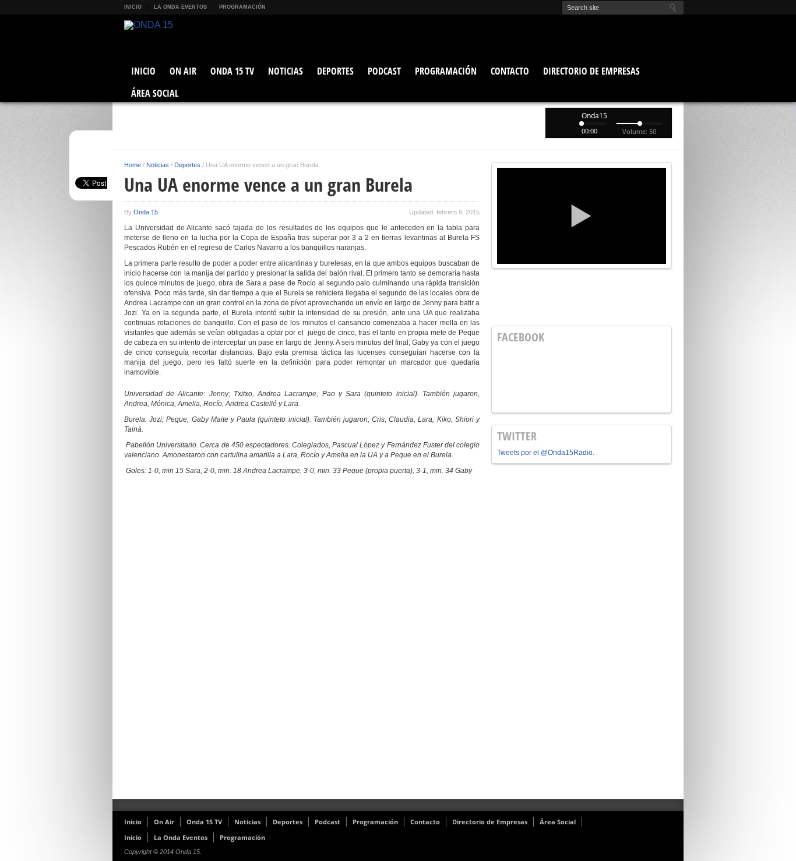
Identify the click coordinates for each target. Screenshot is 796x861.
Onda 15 (145, 212)
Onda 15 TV (232, 71)
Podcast (384, 71)
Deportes (335, 71)
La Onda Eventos (180, 7)
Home (132, 164)
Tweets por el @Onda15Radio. (545, 453)
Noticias (285, 71)
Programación (242, 7)
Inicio (133, 7)
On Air (183, 71)
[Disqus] (302, 642)
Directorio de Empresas (591, 71)
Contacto (510, 71)
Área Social (154, 93)
